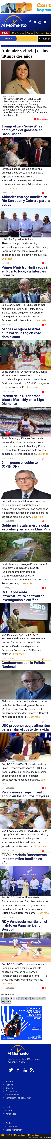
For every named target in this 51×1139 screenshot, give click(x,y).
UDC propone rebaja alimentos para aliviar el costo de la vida (26, 728)
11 (33, 998)
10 (29, 998)
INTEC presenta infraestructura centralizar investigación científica (23, 596)
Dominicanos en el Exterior (18, 1098)
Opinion (8, 1110)
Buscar (46, 38)
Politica (9, 1084)
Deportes (39, 33)
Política (30, 33)
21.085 (42, 998)
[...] (18, 115)
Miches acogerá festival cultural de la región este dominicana (21, 333)
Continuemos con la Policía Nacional (23, 665)
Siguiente (6, 1001)
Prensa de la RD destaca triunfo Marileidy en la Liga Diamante (23, 400)
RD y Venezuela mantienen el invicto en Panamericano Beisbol (24, 925)
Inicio (5, 33)
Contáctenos (11, 1126)
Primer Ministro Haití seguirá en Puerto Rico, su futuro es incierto (25, 271)
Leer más (12, 188)
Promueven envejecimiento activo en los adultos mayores (25, 794)
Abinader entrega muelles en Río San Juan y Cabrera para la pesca (26, 201)
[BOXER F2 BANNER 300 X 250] (21, 1023)
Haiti (7, 1107)
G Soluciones (46, 1138)
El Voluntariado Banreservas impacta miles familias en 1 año (24, 859)
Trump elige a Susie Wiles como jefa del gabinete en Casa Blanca (22, 130)
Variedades (10, 1114)
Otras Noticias (18, 33)
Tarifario (9, 1123)
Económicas (11, 1091)
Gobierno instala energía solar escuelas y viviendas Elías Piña (26, 527)
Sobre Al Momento (14, 1130)
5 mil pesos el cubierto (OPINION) (20, 465)
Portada (9, 1081)
